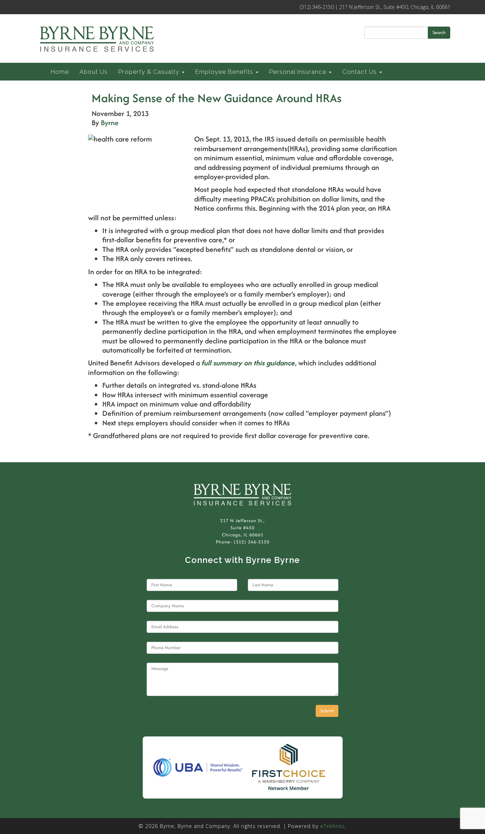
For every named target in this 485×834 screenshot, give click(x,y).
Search (439, 32)
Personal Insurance (298, 71)
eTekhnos (332, 826)
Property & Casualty (149, 71)
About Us (94, 71)
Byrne (110, 122)
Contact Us (360, 71)
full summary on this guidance (248, 363)
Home (60, 71)
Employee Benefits (225, 71)
